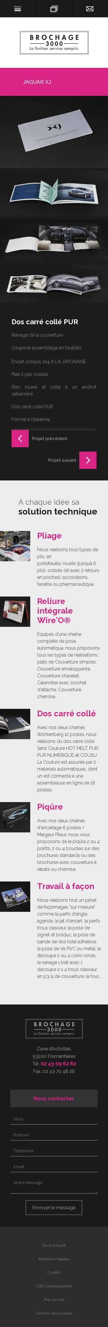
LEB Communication (54, 1285)
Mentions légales (54, 1258)
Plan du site (54, 1299)
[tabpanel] (54, 559)
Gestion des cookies (54, 1313)
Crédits (54, 1272)
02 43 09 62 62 (58, 1064)
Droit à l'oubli (54, 1245)
